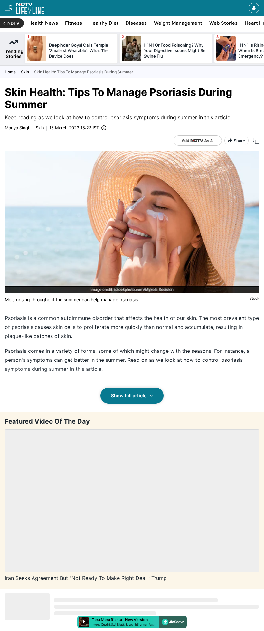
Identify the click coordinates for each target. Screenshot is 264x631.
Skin (25, 71)
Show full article (128, 395)
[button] (254, 8)
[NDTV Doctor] (30, 7)
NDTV (13, 23)
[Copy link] (256, 141)
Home (10, 71)
